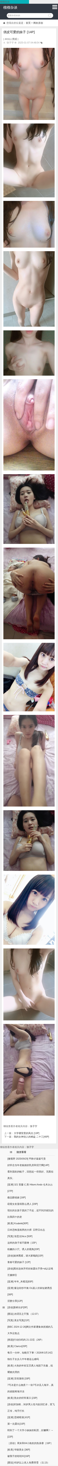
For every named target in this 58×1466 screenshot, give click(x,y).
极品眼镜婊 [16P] (16, 1197)
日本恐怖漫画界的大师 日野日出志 (26, 1229)
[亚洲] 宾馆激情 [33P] (18, 1378)
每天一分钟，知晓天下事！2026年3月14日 (30, 1352)
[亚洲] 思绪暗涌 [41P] (18, 1417)
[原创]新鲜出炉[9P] (17, 1307)
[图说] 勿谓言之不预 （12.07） (23, 1313)
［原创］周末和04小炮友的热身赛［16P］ (30, 1443)
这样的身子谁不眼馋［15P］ (22, 1242)
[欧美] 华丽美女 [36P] (18, 1449)
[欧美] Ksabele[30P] (17, 1223)
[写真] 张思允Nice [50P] (19, 1236)
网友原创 (38, 22)
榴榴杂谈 (10, 7)
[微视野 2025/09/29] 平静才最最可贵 (26, 1158)
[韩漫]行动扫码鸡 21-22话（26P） (25, 1339)
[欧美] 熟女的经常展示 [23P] (22, 1397)
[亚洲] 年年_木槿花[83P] (20, 1281)
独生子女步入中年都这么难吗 (23, 1359)
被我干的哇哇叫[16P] (18, 1456)
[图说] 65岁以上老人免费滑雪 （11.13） (28, 1462)
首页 (28, 22)
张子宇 (33, 1126)
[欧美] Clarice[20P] (17, 1346)
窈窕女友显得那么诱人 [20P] (22, 1204)
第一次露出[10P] (16, 1423)
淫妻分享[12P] (15, 1301)
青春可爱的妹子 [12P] (18, 1262)
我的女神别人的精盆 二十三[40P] (31, 1136)
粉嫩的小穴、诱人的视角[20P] (23, 1249)
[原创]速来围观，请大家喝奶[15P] (25, 1255)
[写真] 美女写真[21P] (18, 1320)
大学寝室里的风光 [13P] (26, 1133)
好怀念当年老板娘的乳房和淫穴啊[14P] (28, 1165)
